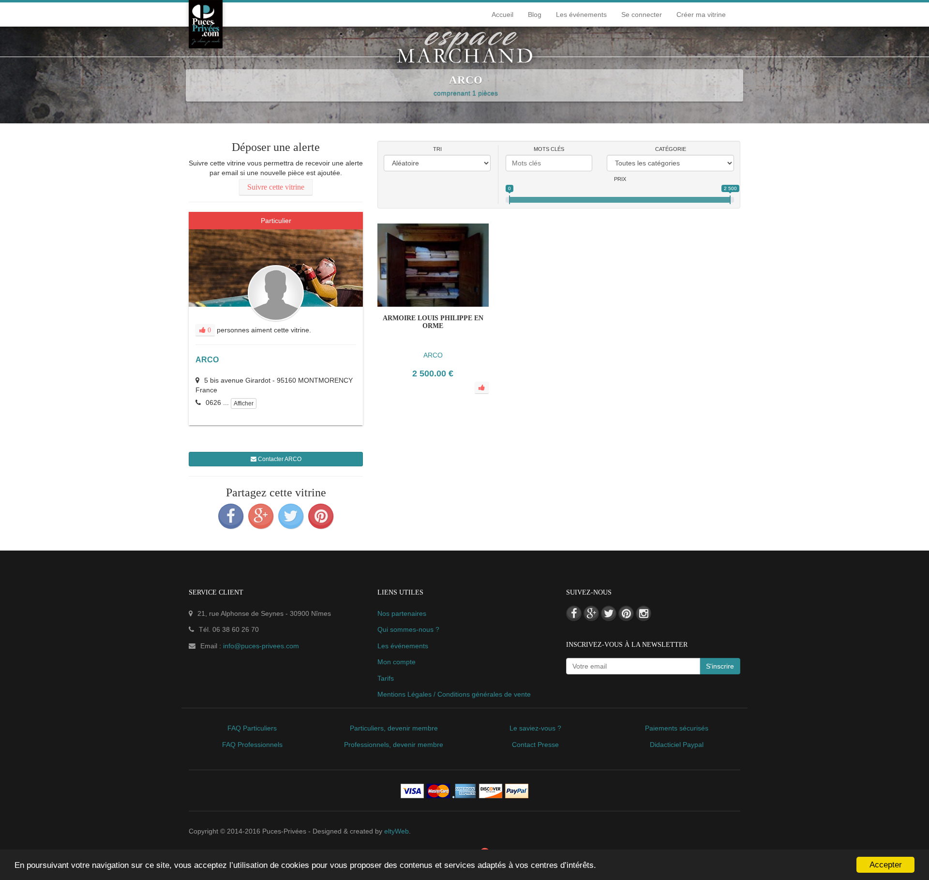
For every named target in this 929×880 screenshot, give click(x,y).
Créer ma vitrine (701, 14)
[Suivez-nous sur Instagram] (643, 613)
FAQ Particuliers (252, 728)
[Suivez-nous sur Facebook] (574, 613)
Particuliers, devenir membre (394, 728)
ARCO (207, 360)
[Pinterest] (320, 516)
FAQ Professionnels (252, 744)
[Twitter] (290, 516)
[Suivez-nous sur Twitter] (608, 613)
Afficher (244, 403)
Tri (437, 149)
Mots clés (549, 149)
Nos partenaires (401, 613)
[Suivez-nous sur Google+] (591, 613)
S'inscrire (720, 666)
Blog (534, 14)
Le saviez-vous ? (535, 728)
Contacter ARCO (278, 459)
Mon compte (396, 662)
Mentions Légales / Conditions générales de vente (454, 694)
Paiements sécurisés (676, 728)
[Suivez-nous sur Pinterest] (626, 613)
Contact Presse (535, 744)
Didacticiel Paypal (677, 744)
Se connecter (641, 14)
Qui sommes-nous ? (408, 629)
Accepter (885, 864)
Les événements (581, 14)
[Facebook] (230, 516)
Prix (620, 179)
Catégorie (670, 149)
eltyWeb (396, 831)
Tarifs (385, 678)
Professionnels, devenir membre (393, 744)
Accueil (502, 14)
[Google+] (260, 516)
